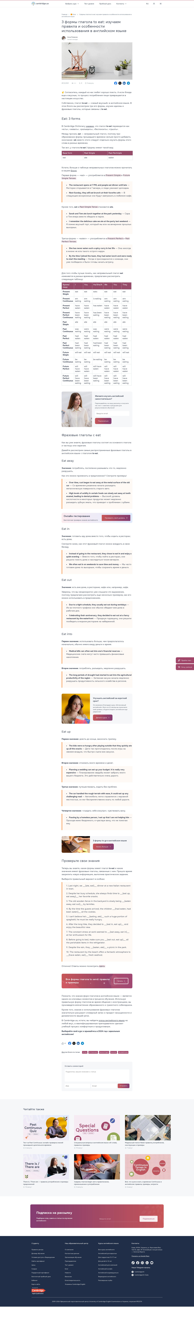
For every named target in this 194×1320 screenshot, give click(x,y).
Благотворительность (72, 1280)
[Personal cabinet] (154, 3)
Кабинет (34, 1280)
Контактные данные (72, 1253)
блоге (74, 171)
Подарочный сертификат (40, 1272)
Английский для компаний (107, 1265)
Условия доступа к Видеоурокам (43, 1257)
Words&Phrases (123, 1052)
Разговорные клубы (105, 1280)
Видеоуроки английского (107, 1276)
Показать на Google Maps (140, 1256)
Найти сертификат (38, 1261)
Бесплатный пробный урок (41, 1276)
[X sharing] (119, 83)
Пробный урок (105, 3)
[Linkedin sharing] (124, 83)
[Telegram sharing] (128, 83)
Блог (66, 1269)
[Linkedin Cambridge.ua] (147, 1262)
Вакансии (68, 1276)
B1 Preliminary (93, 1052)
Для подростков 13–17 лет (107, 1257)
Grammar (113, 1052)
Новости (68, 1272)
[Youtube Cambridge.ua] (151, 1262)
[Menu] (160, 3)
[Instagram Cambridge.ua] (142, 1262)
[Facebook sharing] (115, 83)
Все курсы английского (106, 1249)
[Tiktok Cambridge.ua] (133, 1262)
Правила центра (37, 1249)
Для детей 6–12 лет (105, 1261)
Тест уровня (89, 3)
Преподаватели (70, 1261)
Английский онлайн (105, 1269)
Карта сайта (36, 1284)
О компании (69, 1249)
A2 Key (85, 1052)
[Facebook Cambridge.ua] (137, 1262)
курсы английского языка (112, 1020)
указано (90, 126)
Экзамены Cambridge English (75, 1284)
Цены (33, 1265)
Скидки (34, 1269)
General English (104, 1052)
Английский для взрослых (107, 1253)
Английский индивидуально (108, 1272)
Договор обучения (38, 1253)
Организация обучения (73, 1257)
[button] (63, 1043)
